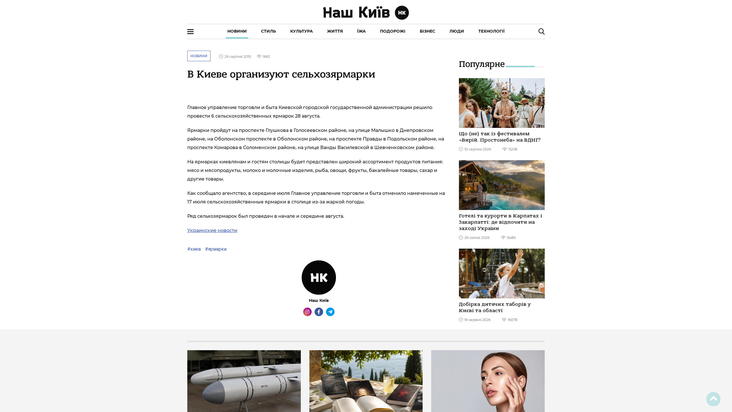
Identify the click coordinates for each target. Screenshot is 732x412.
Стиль (268, 31)
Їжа (361, 31)
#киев (194, 249)
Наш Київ (319, 300)
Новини (237, 31)
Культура (301, 31)
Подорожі (392, 31)
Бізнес (427, 31)
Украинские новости (212, 230)
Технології (491, 31)
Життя (335, 31)
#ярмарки (215, 249)
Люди (456, 31)
